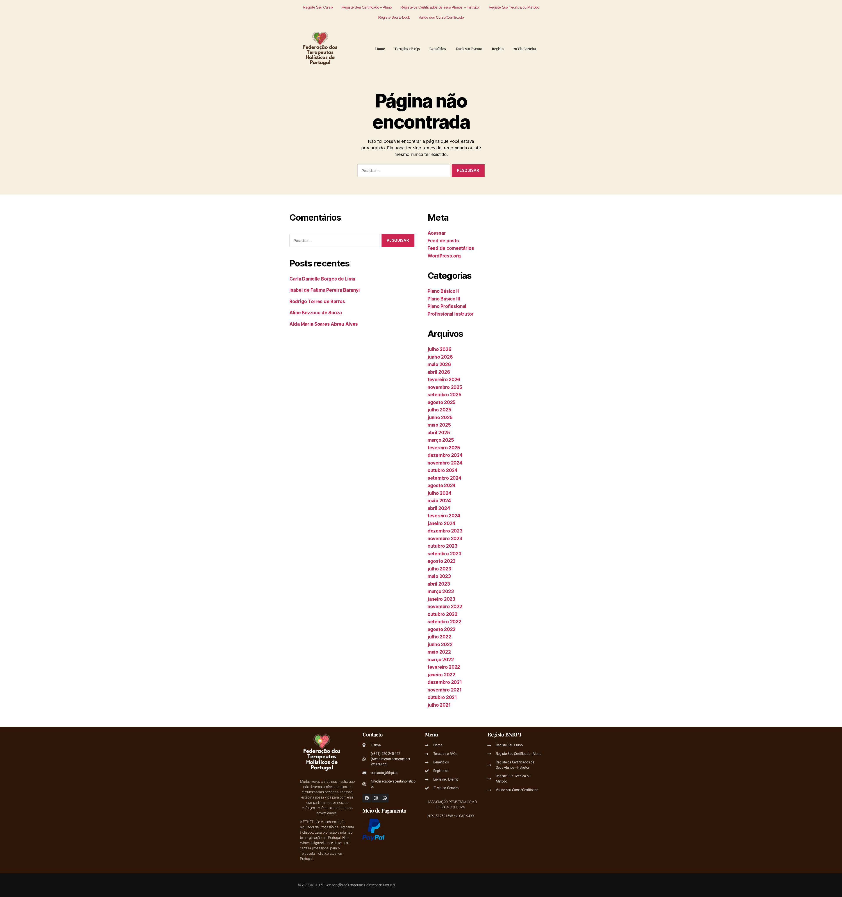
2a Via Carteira (524, 48)
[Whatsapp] (384, 798)
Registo (497, 48)
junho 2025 (440, 417)
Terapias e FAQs (406, 48)
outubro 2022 (442, 614)
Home (380, 48)
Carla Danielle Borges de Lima (322, 279)
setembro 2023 (444, 553)
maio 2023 (439, 576)
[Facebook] (366, 798)
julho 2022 (439, 637)
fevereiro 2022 (444, 667)
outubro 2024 (443, 470)
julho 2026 (439, 349)
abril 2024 (439, 508)
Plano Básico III (444, 299)
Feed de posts (443, 240)
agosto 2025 (441, 402)
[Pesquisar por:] (403, 171)
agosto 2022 (441, 629)
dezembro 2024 (445, 455)
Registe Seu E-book (394, 17)
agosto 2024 (442, 485)
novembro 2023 (445, 538)
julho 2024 (439, 493)
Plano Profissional (447, 306)
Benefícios (437, 48)
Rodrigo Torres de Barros (317, 301)
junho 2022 (440, 644)
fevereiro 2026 (444, 379)
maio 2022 (439, 652)
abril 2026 (439, 372)
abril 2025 (439, 432)
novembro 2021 (445, 690)
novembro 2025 (445, 387)
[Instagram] (375, 798)
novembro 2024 (445, 463)
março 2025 (441, 440)
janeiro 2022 (441, 674)
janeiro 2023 (441, 599)
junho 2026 (440, 357)
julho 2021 (439, 705)
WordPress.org (444, 256)
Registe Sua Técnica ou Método (514, 7)
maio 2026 (439, 364)
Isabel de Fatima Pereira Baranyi (324, 290)
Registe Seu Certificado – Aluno (367, 7)
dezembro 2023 (445, 531)
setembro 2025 (444, 394)
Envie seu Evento (469, 48)
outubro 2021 (442, 697)
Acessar (437, 233)
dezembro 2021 (445, 682)
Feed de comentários (451, 248)
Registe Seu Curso (318, 7)
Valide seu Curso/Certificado (441, 17)
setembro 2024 (445, 478)
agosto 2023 (441, 561)
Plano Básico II (443, 291)
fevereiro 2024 (444, 515)
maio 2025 (439, 425)
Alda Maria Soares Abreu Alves (323, 324)
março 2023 (441, 591)
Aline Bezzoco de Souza (315, 312)
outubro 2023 (442, 546)
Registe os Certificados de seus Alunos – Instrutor (440, 7)
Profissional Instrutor (451, 314)
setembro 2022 (444, 621)
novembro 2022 (445, 606)
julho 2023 (439, 569)
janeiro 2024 (441, 523)
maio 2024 (439, 500)
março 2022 (441, 659)
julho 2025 (439, 410)
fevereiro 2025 (444, 447)
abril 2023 (439, 584)
